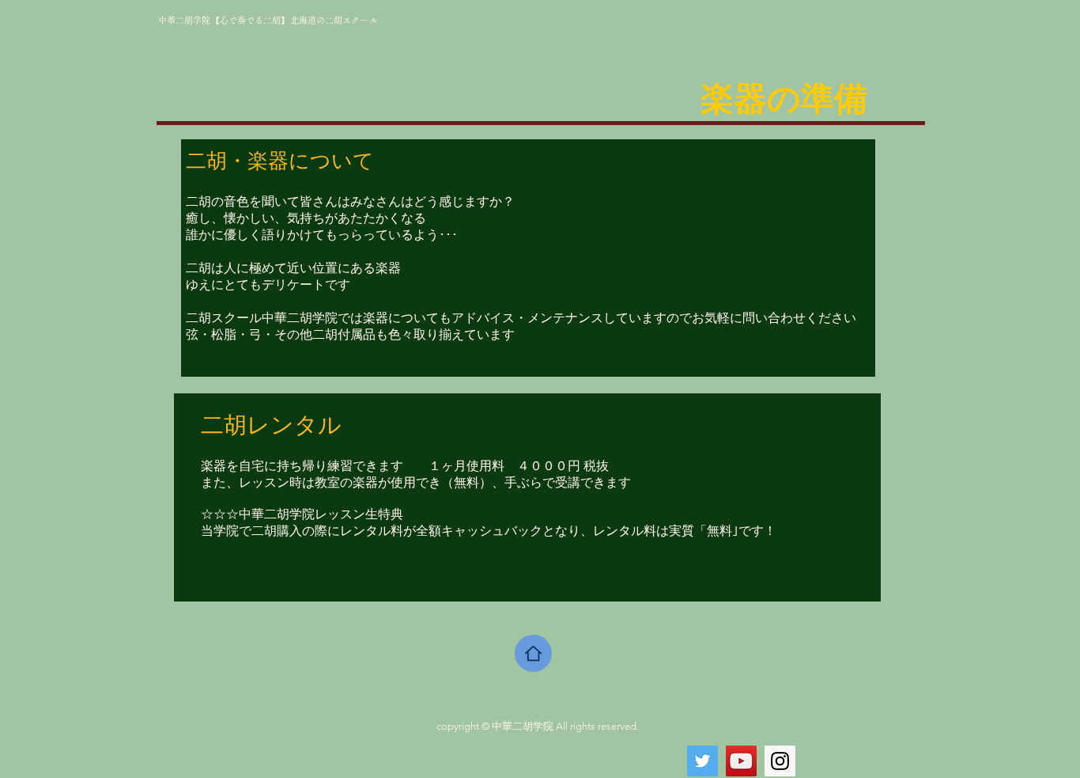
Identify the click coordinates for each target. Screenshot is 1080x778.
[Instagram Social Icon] (780, 761)
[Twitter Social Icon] (702, 761)
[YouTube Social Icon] (741, 761)
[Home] (533, 653)
